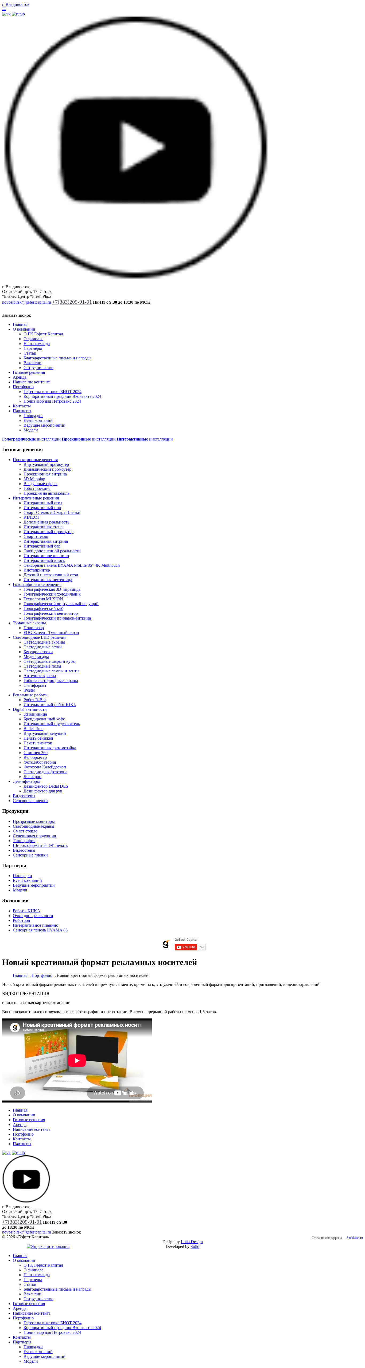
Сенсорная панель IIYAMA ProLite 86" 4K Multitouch (72, 565)
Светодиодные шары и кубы (50, 661)
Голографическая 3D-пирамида (52, 589)
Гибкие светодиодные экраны (51, 680)
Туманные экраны (29, 623)
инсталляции (31, 439)
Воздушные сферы (40, 483)
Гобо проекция (37, 488)
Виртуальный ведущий (45, 733)
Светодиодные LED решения (39, 637)
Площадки (33, 415)
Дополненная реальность (46, 522)
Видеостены (24, 796)
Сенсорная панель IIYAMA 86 (40, 930)
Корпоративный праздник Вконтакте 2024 (62, 396)
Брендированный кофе (44, 719)
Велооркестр (35, 757)
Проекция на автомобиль (46, 493)
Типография (24, 840)
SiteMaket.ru (355, 1238)
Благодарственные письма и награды (57, 358)
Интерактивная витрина (46, 541)
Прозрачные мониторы (34, 821)
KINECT (32, 517)
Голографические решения (37, 584)
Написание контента (32, 382)
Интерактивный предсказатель (52, 723)
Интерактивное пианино (46, 555)
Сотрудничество (38, 367)
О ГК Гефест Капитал (43, 334)
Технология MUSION (43, 599)
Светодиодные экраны (44, 642)
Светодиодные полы (42, 666)
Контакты (22, 406)
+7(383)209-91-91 (72, 302)
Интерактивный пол (42, 507)
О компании (24, 329)
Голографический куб (43, 608)
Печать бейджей (38, 738)
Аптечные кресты (40, 675)
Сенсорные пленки (30, 800)
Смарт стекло (36, 536)
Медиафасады (36, 656)
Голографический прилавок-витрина (57, 618)
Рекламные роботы (30, 695)
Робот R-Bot (35, 699)
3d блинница (35, 714)
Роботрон (21, 920)
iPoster (29, 690)
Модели (31, 430)
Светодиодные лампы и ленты (51, 671)
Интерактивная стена (43, 527)
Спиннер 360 (36, 752)
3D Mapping (34, 479)
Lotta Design (192, 1241)
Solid (195, 1246)
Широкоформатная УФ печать (40, 845)
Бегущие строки (38, 651)
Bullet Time (33, 728)
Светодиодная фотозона (45, 772)
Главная (20, 324)
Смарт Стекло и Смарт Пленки (52, 512)
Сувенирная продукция (34, 836)
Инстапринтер (37, 570)
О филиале (33, 338)
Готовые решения (29, 372)
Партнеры (33, 348)
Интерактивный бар (42, 546)
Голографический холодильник (52, 594)
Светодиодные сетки (43, 647)
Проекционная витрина (45, 474)
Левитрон (32, 776)
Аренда (19, 377)
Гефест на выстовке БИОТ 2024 (52, 391)
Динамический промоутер (47, 469)
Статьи (30, 353)
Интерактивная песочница (48, 579)
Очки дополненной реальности (52, 551)
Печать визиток (38, 743)
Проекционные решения (35, 459)
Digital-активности (30, 709)
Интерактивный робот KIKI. (50, 704)
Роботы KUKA (26, 911)
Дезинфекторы (26, 781)
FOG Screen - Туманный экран (51, 632)
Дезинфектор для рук (43, 791)
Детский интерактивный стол (51, 575)
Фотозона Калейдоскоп (45, 767)
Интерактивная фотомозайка (50, 748)
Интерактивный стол (43, 503)
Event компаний (38, 420)
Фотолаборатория (40, 762)
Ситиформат (35, 685)
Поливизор (34, 627)
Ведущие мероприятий (44, 425)
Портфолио (23, 386)
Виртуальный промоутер (46, 464)
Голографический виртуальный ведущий (61, 603)
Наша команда (37, 343)
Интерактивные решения (36, 498)
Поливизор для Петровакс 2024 (52, 401)
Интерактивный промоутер (48, 531)
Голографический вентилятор (51, 613)
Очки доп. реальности (33, 915)
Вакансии (32, 362)
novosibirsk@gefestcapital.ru (26, 302)
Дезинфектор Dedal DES (46, 786)
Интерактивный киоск (44, 560)
